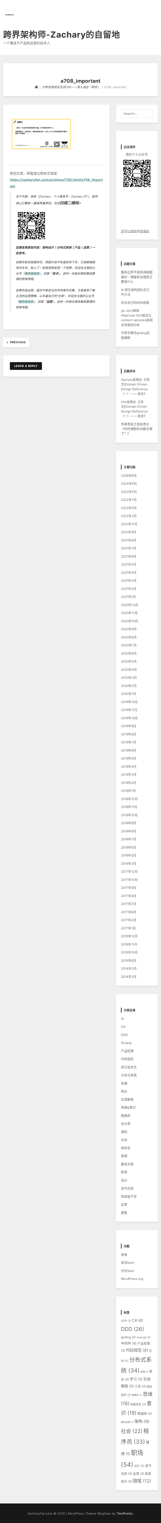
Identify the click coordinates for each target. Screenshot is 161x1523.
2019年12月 (129, 702)
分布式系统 (129, 1075)
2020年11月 (129, 613)
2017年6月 (128, 912)
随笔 (124, 1213)
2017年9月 (128, 888)
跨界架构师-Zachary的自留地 (61, 34)
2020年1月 (128, 694)
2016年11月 (129, 944)
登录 (124, 1255)
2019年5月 (128, 758)
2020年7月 (129, 645)
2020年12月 (129, 605)
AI (122, 1019)
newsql (143, 1337)
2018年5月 (128, 855)
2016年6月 (128, 961)
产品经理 (127, 1051)
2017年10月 (129, 880)
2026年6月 (129, 476)
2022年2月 (129, 516)
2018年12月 (129, 799)
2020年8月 (129, 637)
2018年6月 (128, 847)
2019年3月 (128, 775)
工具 (140, 1386)
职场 (124, 1172)
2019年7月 (128, 742)
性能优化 (138, 1404)
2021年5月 (128, 564)
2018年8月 (128, 831)
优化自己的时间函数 (135, 303)
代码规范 (127, 1059)
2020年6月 (129, 653)
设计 (124, 1180)
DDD (124, 1035)
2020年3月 (129, 678)
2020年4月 (129, 670)
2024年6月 (129, 484)
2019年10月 (129, 718)
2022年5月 (129, 508)
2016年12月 (129, 936)
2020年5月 (129, 661)
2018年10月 (129, 815)
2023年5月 (129, 492)
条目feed (127, 1263)
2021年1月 (128, 597)
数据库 (125, 1116)
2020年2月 (129, 686)
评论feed (127, 1271)
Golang (126, 1043)
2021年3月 (128, 581)
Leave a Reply (26, 366)
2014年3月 (129, 968)
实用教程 (127, 1099)
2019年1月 (128, 791)
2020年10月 (129, 621)
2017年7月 (128, 904)
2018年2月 (128, 864)
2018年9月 (128, 823)
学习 (136, 1379)
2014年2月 (128, 977)
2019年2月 (128, 783)
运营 (124, 1204)
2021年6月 (128, 556)
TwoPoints (125, 1513)
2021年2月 (128, 589)
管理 (124, 1156)
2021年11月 (129, 524)
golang (128, 1337)
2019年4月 (128, 767)
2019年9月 (128, 726)
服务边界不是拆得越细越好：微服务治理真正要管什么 (136, 277)
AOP (126, 1320)
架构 (124, 1132)
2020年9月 (129, 629)
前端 (124, 1083)
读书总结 (127, 1188)
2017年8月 (128, 896)
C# (123, 1027)
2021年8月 (128, 540)
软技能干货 (129, 1196)
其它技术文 (129, 1067)
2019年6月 (128, 750)
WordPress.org (132, 1279)
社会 (124, 1140)
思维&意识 (128, 1107)
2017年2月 (128, 920)
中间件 (128, 1343)
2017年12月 (129, 871)
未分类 (125, 1124)
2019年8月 (128, 734)
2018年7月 (128, 839)
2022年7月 (129, 500)
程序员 (125, 1148)
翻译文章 (127, 1164)
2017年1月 (128, 928)
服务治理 (127, 1422)
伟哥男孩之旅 (130, 424)
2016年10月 (129, 952)
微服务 (137, 1395)
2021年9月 (128, 532)
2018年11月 (129, 807)
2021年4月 (128, 573)
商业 (124, 1091)
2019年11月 (129, 710)
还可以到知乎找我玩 (135, 231)
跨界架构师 (32, 273)
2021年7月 (128, 548)
